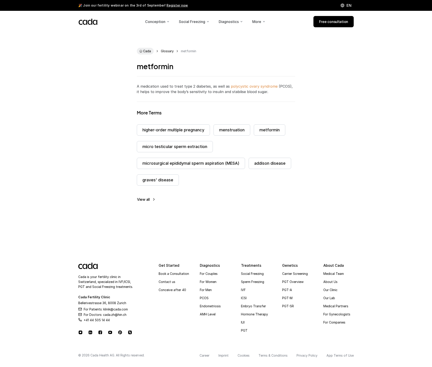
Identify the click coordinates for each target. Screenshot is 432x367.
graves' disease (157, 180)
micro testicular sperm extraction (174, 146)
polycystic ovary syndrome (254, 86)
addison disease (270, 163)
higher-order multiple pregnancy (173, 130)
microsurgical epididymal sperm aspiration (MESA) (190, 163)
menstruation (232, 130)
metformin (269, 130)
